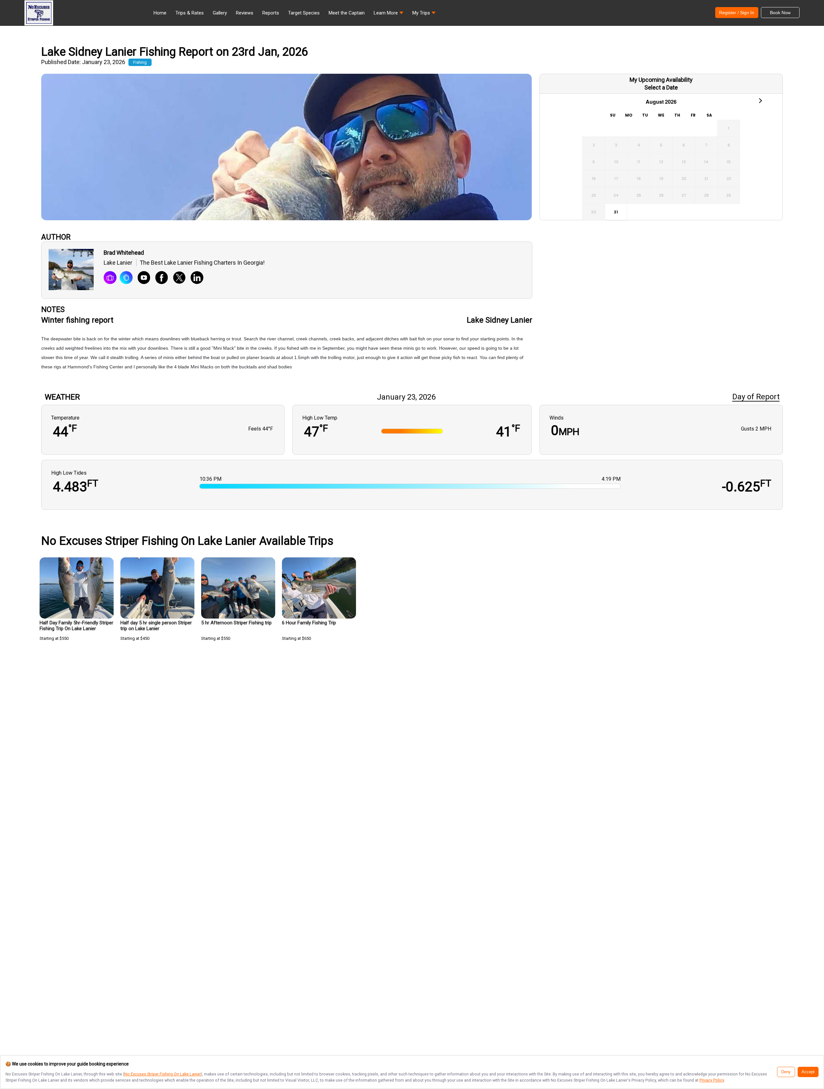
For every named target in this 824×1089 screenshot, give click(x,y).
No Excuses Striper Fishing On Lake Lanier (162, 1074)
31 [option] (616, 212)
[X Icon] (177, 278)
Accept (808, 1072)
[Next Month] (760, 100)
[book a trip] (110, 278)
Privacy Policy (711, 1080)
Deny (786, 1072)
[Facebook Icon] (159, 278)
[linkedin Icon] (194, 278)
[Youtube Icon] (141, 278)
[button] (388, 14)
